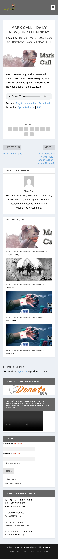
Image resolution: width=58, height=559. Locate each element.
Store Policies (42, 552)
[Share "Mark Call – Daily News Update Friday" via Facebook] (10, 129)
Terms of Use (29, 552)
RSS (39, 107)
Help (19, 552)
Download (44, 103)
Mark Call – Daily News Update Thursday (25, 317)
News (41, 42)
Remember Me (13, 463)
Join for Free (10, 479)
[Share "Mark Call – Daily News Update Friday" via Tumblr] (26, 129)
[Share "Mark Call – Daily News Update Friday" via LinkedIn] (37, 129)
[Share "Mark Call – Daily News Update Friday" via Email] (26, 134)
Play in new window (26, 103)
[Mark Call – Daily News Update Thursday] (29, 302)
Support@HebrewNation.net (17, 525)
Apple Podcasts (26, 107)
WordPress (47, 547)
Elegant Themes (24, 547)
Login (8, 471)
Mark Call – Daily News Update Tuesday (25, 284)
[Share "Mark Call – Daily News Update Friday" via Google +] (21, 129)
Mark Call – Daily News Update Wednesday (26, 251)
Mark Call (23, 38)
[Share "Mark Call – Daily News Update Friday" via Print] (31, 134)
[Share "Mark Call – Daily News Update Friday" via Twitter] (15, 129)
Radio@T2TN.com (13, 516)
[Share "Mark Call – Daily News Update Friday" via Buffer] (42, 129)
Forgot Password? (13, 483)
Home (12, 552)
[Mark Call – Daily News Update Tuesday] (29, 269)
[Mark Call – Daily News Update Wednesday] (29, 236)
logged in (22, 371)
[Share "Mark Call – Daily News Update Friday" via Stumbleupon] (48, 129)
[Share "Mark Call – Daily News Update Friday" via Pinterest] (31, 129)
